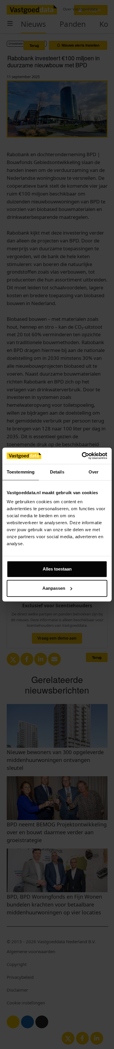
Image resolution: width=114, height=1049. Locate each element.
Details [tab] (57, 471)
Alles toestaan (57, 568)
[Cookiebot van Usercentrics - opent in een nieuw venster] (82, 456)
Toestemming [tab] (20, 471)
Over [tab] (94, 471)
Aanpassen (53, 588)
